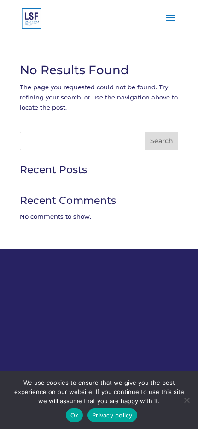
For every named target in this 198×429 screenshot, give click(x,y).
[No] (186, 400)
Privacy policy (112, 415)
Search (161, 141)
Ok (74, 415)
